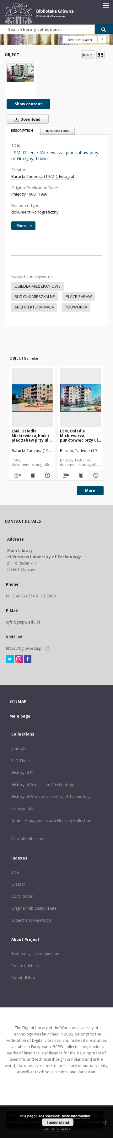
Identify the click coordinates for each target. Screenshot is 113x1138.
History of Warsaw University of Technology (50, 796)
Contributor (22, 896)
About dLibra (23, 977)
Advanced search (79, 40)
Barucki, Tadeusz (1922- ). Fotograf (42, 176)
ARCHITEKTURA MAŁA (34, 307)
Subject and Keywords (31, 920)
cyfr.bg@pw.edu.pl (23, 622)
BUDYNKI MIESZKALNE (34, 296)
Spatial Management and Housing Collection (51, 820)
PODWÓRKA (76, 307)
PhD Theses (21, 760)
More (90, 490)
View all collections (28, 839)
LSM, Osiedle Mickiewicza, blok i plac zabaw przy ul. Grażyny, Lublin (31, 435)
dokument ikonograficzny (34, 212)
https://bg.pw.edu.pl (24, 648)
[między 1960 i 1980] (29, 194)
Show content (28, 104)
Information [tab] (57, 131)
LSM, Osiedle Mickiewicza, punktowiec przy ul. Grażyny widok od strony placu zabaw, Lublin (80, 435)
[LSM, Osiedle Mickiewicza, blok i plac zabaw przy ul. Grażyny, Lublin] (32, 397)
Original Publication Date (33, 908)
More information (76, 1115)
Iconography (22, 808)
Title (15, 872)
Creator (18, 884)
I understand (58, 1122)
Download (29, 119)
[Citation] (100, 55)
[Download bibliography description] (16, 475)
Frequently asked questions (36, 953)
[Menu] (105, 5)
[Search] (104, 29)
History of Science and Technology (42, 784)
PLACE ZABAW (79, 296)
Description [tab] (22, 131)
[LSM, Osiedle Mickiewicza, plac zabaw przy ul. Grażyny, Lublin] (20, 72)
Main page (19, 716)
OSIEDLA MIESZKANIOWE (37, 286)
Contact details (25, 965)
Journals (18, 748)
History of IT (22, 772)
